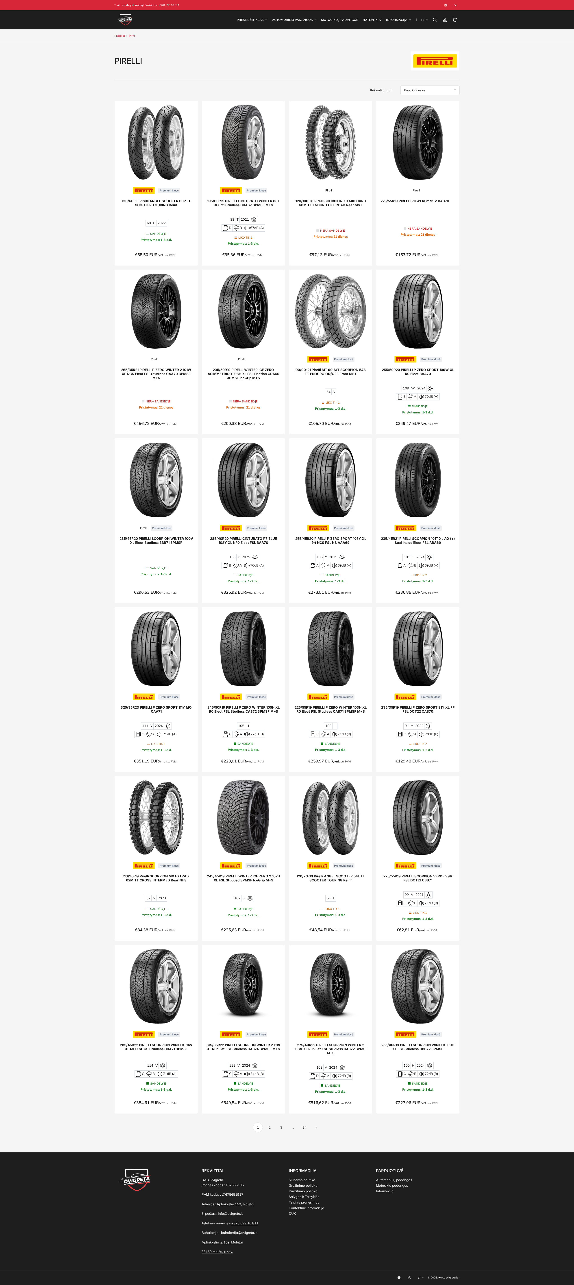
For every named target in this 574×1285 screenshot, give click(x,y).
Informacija (385, 1191)
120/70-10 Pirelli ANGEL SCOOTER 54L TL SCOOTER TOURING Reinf (331, 878)
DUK (292, 1213)
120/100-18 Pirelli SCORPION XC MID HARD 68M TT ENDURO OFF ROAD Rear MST (331, 203)
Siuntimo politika (302, 1180)
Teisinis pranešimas (304, 1202)
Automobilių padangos (394, 1180)
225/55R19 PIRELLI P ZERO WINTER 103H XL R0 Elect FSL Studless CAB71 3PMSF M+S (331, 709)
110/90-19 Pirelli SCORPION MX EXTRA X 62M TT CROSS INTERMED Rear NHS (156, 878)
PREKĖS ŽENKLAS (250, 20)
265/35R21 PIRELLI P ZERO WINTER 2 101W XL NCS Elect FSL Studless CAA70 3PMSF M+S (156, 374)
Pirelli (132, 35)
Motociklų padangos (392, 1185)
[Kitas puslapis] (316, 1127)
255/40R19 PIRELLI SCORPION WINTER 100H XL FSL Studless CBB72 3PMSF (417, 1047)
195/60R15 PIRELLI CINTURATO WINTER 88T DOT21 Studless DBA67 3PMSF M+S (243, 203)
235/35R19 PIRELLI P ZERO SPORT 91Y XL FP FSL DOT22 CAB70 (418, 709)
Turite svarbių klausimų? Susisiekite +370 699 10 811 (146, 5)
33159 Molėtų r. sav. (217, 1252)
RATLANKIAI (372, 20)
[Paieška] (435, 20)
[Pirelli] (144, 190)
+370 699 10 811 (244, 1223)
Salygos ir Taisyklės (304, 1197)
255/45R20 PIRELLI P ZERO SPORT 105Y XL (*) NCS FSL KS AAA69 (330, 541)
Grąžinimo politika (303, 1185)
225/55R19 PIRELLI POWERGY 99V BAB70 (414, 201)
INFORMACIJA (396, 20)
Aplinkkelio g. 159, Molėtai (222, 1242)
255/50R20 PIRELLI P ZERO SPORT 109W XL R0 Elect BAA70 (418, 372)
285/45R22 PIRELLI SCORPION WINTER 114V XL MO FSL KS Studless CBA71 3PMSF (156, 1047)
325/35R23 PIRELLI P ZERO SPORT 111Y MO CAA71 (156, 709)
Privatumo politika (303, 1191)
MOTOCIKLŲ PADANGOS (339, 20)
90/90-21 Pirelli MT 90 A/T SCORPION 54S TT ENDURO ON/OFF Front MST (331, 372)
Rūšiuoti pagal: (381, 90)
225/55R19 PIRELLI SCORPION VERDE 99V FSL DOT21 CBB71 (417, 878)
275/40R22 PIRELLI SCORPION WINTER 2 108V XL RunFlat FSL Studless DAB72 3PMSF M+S (330, 1049)
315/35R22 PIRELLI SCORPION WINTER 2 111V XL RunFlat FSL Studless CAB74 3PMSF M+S (243, 1047)
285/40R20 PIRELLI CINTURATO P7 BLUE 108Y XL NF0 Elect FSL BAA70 (243, 541)
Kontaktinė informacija (306, 1208)
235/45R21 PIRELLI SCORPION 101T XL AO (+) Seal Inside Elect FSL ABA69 (418, 541)
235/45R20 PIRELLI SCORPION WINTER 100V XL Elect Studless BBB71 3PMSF (156, 541)
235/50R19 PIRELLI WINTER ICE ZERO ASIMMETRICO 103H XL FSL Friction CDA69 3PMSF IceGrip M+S (243, 374)
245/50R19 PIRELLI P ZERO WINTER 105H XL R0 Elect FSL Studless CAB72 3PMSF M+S (243, 709)
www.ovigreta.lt (448, 1277)
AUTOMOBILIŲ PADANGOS (292, 20)
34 (304, 1127)
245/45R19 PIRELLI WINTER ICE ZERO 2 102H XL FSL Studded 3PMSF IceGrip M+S (243, 878)
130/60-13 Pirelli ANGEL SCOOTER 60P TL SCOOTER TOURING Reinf (156, 203)
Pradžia (119, 35)
